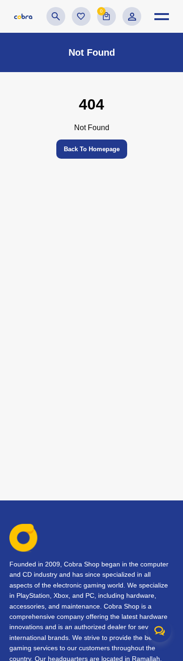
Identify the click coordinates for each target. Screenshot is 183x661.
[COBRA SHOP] (23, 16)
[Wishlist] (81, 16)
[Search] (55, 16)
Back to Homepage (92, 149)
